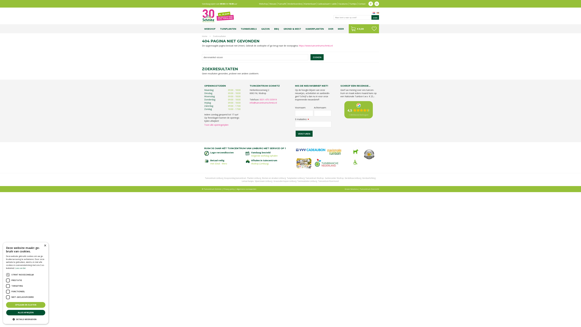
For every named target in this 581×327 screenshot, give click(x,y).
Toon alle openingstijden (216, 124)
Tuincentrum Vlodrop (314, 178)
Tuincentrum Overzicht (369, 189)
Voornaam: (300, 107)
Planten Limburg (254, 178)
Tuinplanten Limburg (296, 178)
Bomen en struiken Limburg (274, 178)
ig (376, 4)
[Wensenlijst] (374, 28)
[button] (25, 319)
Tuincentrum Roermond (328, 181)
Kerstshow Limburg (353, 178)
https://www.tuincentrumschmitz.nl (316, 45)
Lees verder (20, 268)
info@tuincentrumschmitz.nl (263, 102)
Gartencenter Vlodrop (334, 178)
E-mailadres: (302, 119)
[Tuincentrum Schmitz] (218, 15)
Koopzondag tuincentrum (235, 178)
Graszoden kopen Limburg (284, 181)
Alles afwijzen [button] (26, 312)
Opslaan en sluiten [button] (25, 305)
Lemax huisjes (248, 181)
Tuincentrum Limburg (214, 178)
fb (370, 4)
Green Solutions (351, 189)
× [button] (45, 245)
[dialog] (25, 283)
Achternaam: (320, 107)
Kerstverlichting (369, 178)
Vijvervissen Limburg (263, 181)
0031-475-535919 (268, 99)
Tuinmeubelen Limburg (307, 181)
